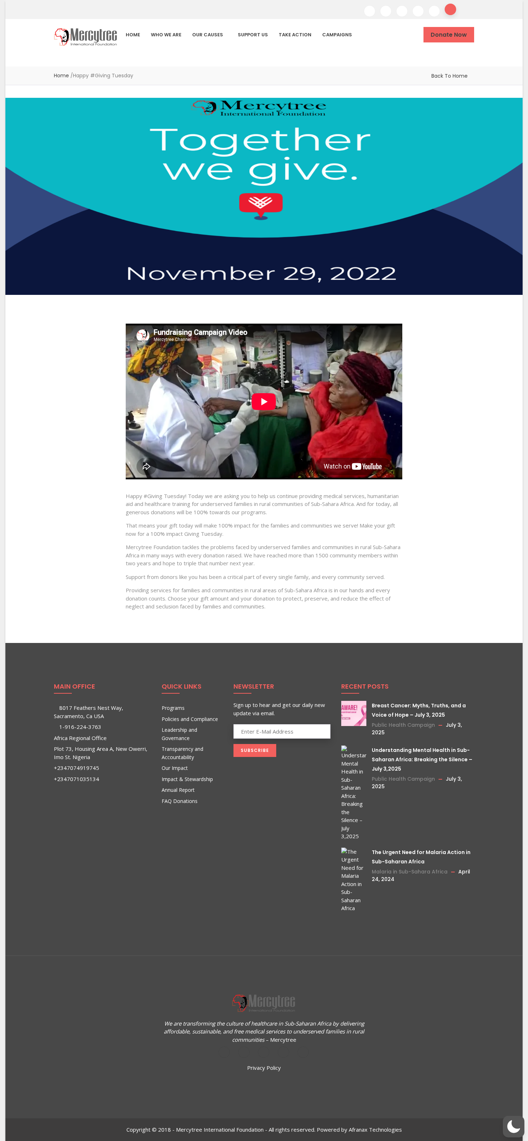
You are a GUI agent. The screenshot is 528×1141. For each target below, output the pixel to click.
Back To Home (449, 75)
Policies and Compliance (190, 719)
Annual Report (178, 789)
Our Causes (207, 34)
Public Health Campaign (403, 725)
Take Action (295, 34)
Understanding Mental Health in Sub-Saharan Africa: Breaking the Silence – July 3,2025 (422, 759)
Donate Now (449, 35)
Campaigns (337, 34)
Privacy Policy (264, 1067)
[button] (513, 1126)
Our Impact (175, 768)
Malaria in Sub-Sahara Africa (410, 871)
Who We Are (166, 34)
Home (133, 34)
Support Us (253, 34)
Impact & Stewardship (187, 779)
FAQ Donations (180, 801)
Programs (173, 707)
